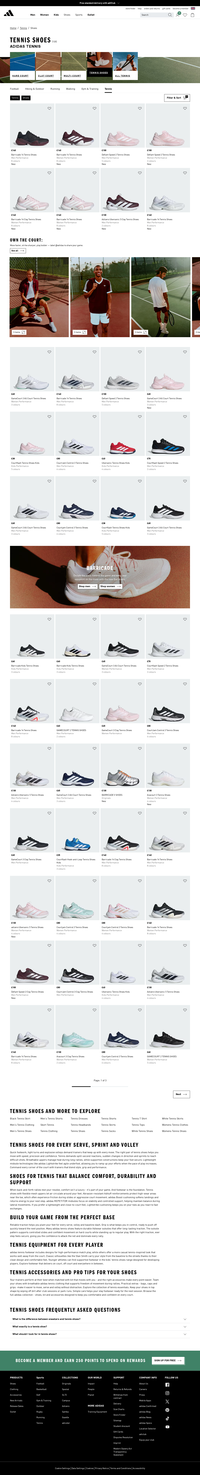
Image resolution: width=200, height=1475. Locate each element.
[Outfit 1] (39, 297)
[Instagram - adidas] (177, 1393)
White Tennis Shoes (142, 1131)
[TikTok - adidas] (177, 1419)
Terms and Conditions (120, 1468)
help (140, 9)
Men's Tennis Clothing (22, 1125)
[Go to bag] (192, 15)
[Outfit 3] (161, 297)
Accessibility (139, 1468)
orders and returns (152, 9)
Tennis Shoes (78, 1131)
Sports (78, 15)
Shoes (67, 15)
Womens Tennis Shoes (174, 1131)
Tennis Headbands (81, 1125)
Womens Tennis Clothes (175, 1125)
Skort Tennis (47, 1125)
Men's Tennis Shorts (51, 1119)
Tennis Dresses (79, 1119)
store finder (130, 9)
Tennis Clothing (49, 1131)
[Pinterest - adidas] (177, 1410)
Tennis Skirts (108, 1125)
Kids (56, 15)
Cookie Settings (62, 1468)
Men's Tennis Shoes (21, 1131)
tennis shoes (140, 1152)
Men (32, 15)
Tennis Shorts (108, 1119)
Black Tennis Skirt (20, 1119)
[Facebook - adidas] (177, 1385)
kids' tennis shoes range (119, 1260)
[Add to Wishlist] (49, 109)
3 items (16, 332)
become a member (180, 9)
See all (14, 251)
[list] (100, 89)
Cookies (90, 1468)
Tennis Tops (138, 1125)
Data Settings (78, 1468)
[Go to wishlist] (185, 15)
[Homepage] (9, 13)
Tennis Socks (108, 1131)
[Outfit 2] (100, 297)
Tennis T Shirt (139, 1119)
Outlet (91, 15)
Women (44, 15)
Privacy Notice (102, 1468)
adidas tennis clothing (52, 1284)
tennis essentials (119, 1287)
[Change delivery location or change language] (193, 8)
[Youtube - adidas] (177, 1427)
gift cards (166, 9)
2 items (77, 332)
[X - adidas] (177, 1402)
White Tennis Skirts (172, 1119)
